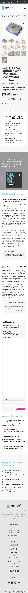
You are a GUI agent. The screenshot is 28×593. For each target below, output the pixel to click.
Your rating (7, 331)
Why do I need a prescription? (14, 484)
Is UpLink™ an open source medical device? (13, 491)
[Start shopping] (24, 1)
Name (5, 399)
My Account (18, 1)
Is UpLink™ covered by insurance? (12, 471)
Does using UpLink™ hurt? (13, 479)
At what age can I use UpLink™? (15, 482)
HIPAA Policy (14, 542)
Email (5, 404)
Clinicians (9, 2)
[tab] (7, 110)
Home (5, 15)
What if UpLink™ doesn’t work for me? (15, 475)
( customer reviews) (14, 83)
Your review (7, 337)
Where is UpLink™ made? (13, 487)
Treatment (11, 15)
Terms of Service (14, 544)
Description (7, 110)
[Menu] (25, 8)
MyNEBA (3, 2)
